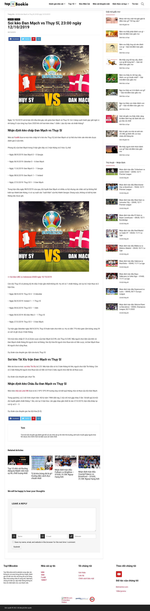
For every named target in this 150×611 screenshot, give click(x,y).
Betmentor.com (122, 587)
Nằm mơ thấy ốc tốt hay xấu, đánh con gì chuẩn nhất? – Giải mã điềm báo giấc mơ (131, 77)
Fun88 (16, 137)
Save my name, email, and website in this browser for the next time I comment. (45, 542)
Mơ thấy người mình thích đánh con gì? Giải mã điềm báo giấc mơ (131, 149)
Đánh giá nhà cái (56, 4)
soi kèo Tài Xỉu (30, 366)
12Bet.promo (121, 591)
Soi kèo (10, 19)
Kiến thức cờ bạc (120, 4)
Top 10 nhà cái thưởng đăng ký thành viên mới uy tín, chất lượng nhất (18, 470)
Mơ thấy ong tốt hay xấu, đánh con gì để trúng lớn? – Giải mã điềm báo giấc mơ (130, 62)
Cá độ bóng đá (123, 178)
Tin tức (135, 4)
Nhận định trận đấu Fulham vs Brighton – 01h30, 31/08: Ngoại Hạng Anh (64, 473)
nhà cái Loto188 (21, 391)
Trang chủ (11, 14)
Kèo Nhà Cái (84, 4)
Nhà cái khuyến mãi (101, 4)
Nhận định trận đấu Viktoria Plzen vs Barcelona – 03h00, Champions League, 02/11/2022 (132, 307)
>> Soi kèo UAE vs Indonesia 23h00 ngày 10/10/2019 (30, 277)
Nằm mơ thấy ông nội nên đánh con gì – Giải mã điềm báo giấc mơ (131, 47)
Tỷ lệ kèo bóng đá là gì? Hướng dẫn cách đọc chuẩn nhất (41, 475)
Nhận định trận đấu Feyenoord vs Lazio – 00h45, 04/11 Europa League (132, 291)
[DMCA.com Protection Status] (68, 598)
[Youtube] (119, 574)
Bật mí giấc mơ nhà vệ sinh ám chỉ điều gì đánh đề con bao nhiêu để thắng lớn (131, 133)
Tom (23, 428)
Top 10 (71, 4)
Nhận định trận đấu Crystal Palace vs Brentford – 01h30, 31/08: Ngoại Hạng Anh (88, 475)
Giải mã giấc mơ (124, 24)
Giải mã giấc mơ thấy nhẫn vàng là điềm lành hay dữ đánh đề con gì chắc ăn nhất (131, 118)
